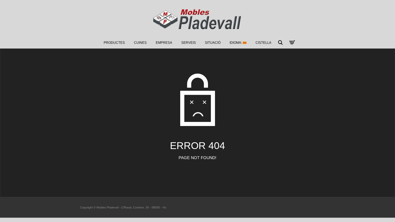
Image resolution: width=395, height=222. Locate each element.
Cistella (263, 42)
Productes (114, 42)
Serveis (188, 42)
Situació (213, 42)
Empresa (164, 42)
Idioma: (236, 42)
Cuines (140, 42)
